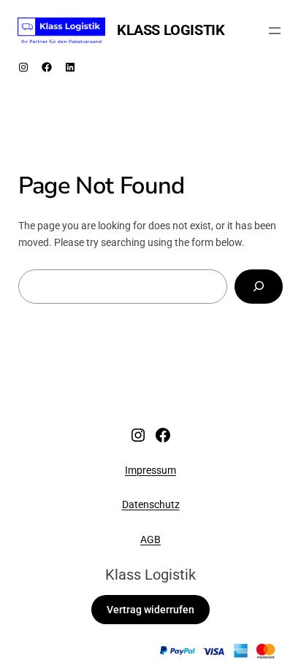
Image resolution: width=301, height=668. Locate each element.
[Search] (259, 286)
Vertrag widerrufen (150, 610)
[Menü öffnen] (274, 30)
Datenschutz (151, 505)
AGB (150, 540)
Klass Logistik (170, 30)
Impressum (150, 470)
